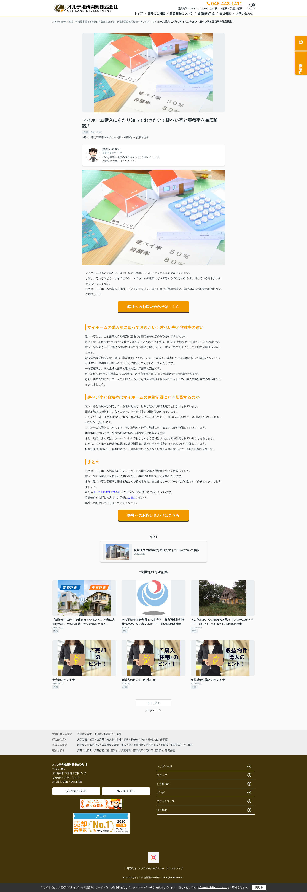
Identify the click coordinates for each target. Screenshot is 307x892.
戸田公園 (99, 750)
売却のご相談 (156, 13)
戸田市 (81, 734)
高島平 (149, 750)
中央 (143, 739)
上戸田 (101, 739)
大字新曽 (82, 739)
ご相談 (131, 497)
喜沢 (126, 739)
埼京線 (81, 745)
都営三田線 (120, 745)
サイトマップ (176, 868)
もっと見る (153, 703)
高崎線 (165, 745)
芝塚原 (164, 739)
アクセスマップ (165, 801)
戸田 (79, 750)
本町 (119, 739)
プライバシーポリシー (152, 868)
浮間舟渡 (170, 750)
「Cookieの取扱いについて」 (213, 887)
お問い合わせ (244, 13)
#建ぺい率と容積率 (93, 137)
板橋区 (107, 734)
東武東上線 (152, 745)
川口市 (98, 734)
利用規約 (131, 868)
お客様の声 (163, 783)
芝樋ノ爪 (153, 739)
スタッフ (162, 775)
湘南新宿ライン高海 (181, 745)
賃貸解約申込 (206, 13)
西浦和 (159, 750)
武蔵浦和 (126, 750)
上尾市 (117, 734)
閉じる (259, 887)
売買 (86, 132)
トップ (138, 13)
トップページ (164, 766)
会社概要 (225, 13)
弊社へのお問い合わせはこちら (153, 307)
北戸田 (88, 750)
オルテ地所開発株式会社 (106, 492)
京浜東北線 (93, 745)
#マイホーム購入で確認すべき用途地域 (126, 137)
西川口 (115, 750)
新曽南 (135, 739)
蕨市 (89, 734)
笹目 (92, 739)
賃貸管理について (181, 13)
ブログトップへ (153, 710)
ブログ (161, 792)
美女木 (110, 739)
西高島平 (138, 750)
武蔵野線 (107, 745)
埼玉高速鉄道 (136, 745)
